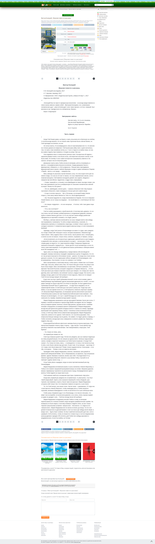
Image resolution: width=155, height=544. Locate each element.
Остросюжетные (80, 529)
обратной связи (77, 542)
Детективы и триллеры (65, 4)
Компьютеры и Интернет (103, 37)
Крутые (42, 532)
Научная (60, 530)
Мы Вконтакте (89, 24)
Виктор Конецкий (71, 31)
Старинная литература (103, 33)
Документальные (102, 19)
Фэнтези (60, 535)
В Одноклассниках (79, 24)
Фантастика (86, 4)
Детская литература (103, 24)
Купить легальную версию (81, 45)
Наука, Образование (103, 17)
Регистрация (110, 1)
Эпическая (61, 536)
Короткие (78, 526)
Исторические (44, 529)
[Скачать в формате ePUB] (76, 50)
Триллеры (43, 533)
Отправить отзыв (45, 517)
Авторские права (68, 15)
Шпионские (43, 535)
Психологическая (62, 532)
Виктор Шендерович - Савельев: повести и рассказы (89, 462)
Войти (104, 1)
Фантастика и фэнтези (103, 12)
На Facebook (46, 24)
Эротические (79, 532)
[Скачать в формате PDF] (89, 50)
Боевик (42, 525)
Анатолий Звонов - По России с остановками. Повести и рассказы (47, 462)
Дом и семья (101, 26)
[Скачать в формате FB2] (72, 50)
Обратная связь (97, 536)
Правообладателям (98, 533)
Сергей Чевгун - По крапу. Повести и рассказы (75, 462)
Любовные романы (77, 4)
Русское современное (72, 36)
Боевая (60, 525)
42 (78, 78)
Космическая (61, 529)
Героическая (61, 526)
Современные (79, 530)
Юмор (100, 35)
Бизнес (100, 28)
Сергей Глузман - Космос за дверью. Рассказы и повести (61, 462)
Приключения (101, 23)
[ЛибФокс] (46, 5)
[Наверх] (151, 541)
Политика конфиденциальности (100, 535)
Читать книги (56, 4)
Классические (44, 530)
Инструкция (86, 55)
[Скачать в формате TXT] (81, 50)
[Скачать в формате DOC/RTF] (85, 50)
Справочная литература (103, 31)
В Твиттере (56, 24)
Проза (100, 21)
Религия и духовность (103, 30)
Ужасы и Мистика (62, 533)
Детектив (43, 526)
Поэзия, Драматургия (103, 38)
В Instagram (67, 24)
